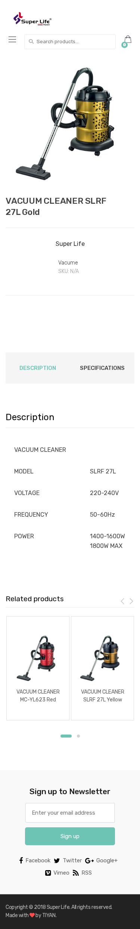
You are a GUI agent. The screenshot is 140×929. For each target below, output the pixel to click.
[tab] (38, 368)
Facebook (37, 860)
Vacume (68, 263)
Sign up (70, 836)
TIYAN (49, 915)
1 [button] (66, 736)
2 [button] (78, 736)
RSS (86, 872)
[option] (70, 124)
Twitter (72, 860)
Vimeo (61, 872)
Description (37, 368)
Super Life (70, 243)
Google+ (107, 860)
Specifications (102, 368)
